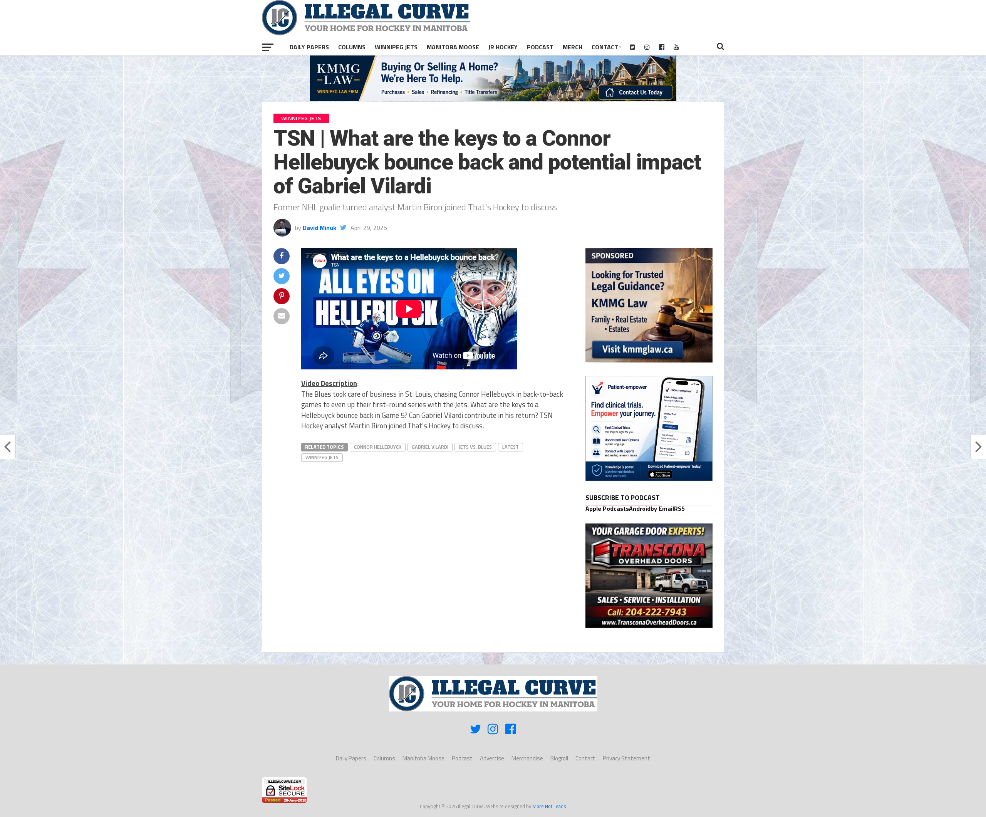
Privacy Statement (626, 758)
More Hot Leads (549, 806)
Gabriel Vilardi (430, 447)
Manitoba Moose (453, 47)
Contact (605, 47)
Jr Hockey (503, 47)
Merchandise (527, 758)
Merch (572, 47)
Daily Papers (309, 47)
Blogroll (559, 758)
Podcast (540, 47)
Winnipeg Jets (396, 47)
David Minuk (319, 227)
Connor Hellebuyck (377, 447)
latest (510, 447)
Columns (352, 47)
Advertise (492, 758)
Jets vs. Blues (475, 447)
